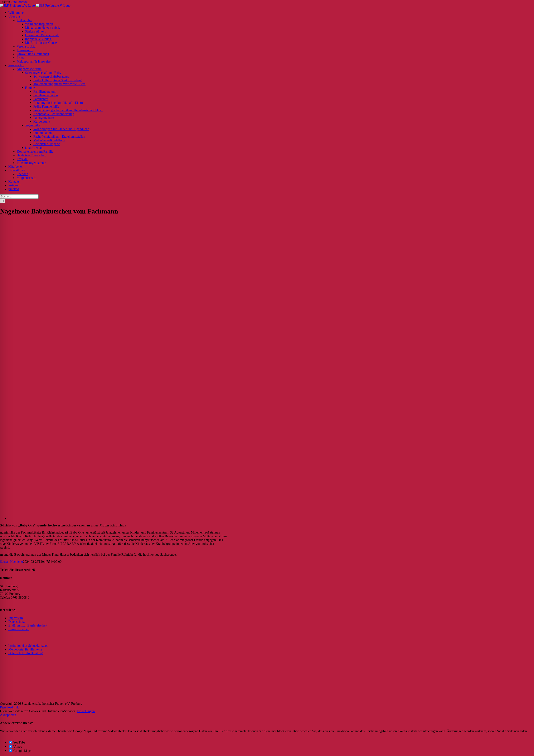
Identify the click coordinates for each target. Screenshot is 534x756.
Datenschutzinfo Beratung (25, 653)
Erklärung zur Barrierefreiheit (27, 625)
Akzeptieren (8, 715)
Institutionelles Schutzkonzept (28, 645)
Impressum (15, 618)
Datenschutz (16, 621)
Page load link (9, 707)
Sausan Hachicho (11, 561)
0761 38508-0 (20, 2)
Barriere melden (18, 629)
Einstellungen (86, 711)
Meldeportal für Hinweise (25, 649)
